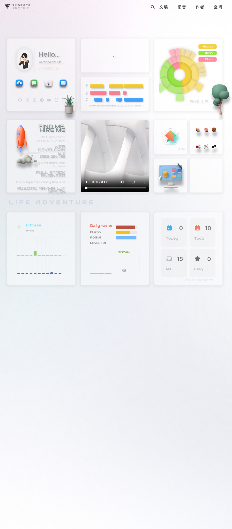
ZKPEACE (21, 5)
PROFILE (20, 8)
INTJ (182, 148)
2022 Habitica (198, 280)
